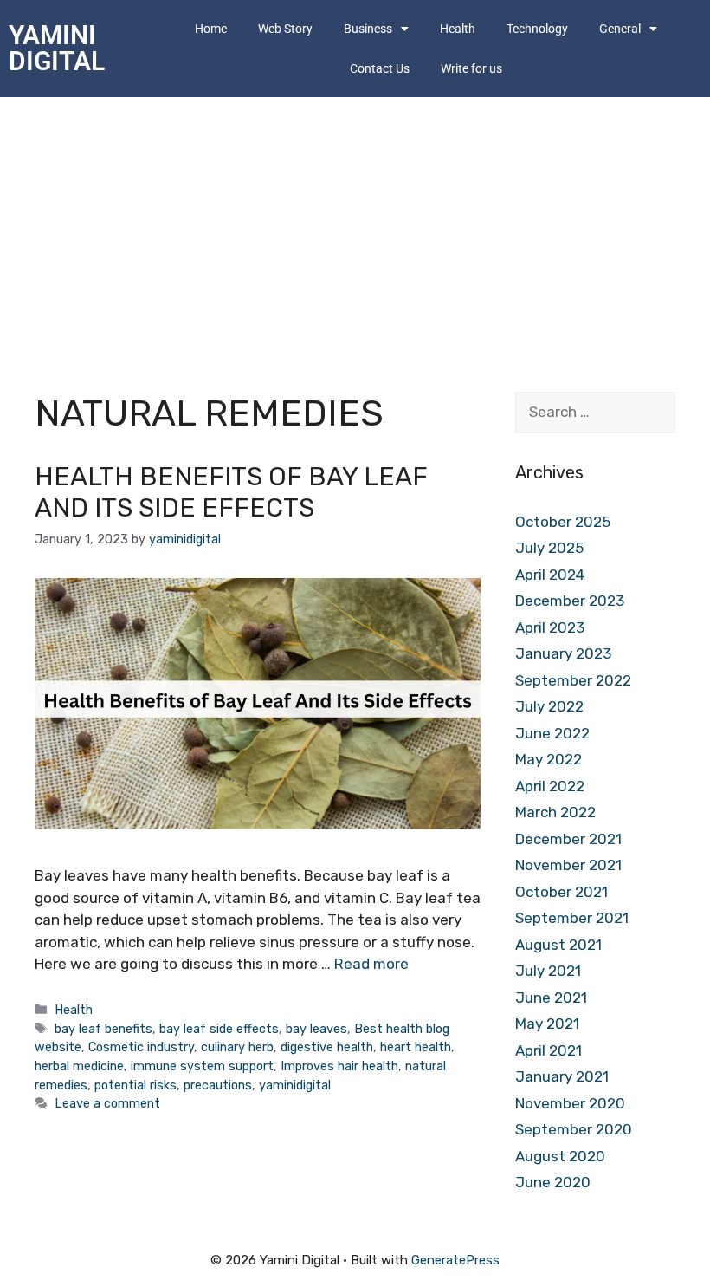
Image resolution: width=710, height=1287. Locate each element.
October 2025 (562, 521)
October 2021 (561, 891)
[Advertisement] (355, 227)
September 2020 (573, 1129)
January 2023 (563, 653)
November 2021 (568, 865)
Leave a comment (107, 1103)
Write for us (471, 68)
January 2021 (562, 1076)
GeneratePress (455, 1260)
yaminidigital (295, 1085)
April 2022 (549, 786)
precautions (218, 1085)
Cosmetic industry (141, 1047)
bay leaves (316, 1029)
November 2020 (570, 1103)
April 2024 (549, 574)
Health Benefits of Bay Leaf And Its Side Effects (231, 492)
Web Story (285, 29)
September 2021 (572, 917)
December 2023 (569, 600)
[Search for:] (595, 411)
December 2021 (568, 839)
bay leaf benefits (103, 1029)
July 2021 (548, 970)
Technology (537, 29)
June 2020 (553, 1182)
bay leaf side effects (219, 1029)
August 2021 (558, 944)
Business (368, 29)
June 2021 (551, 997)
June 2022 (552, 733)
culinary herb (237, 1047)
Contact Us (380, 68)
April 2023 (549, 627)
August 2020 (560, 1156)
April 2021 (548, 1050)
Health (457, 29)
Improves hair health (339, 1066)
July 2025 (549, 547)
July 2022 (549, 706)
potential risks (135, 1085)
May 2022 (548, 759)
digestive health (327, 1047)
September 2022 (573, 680)
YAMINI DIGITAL (57, 48)
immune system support (202, 1066)
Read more (371, 963)
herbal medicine (79, 1066)
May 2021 (547, 1023)
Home (211, 29)
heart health (415, 1047)
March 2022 (555, 812)
